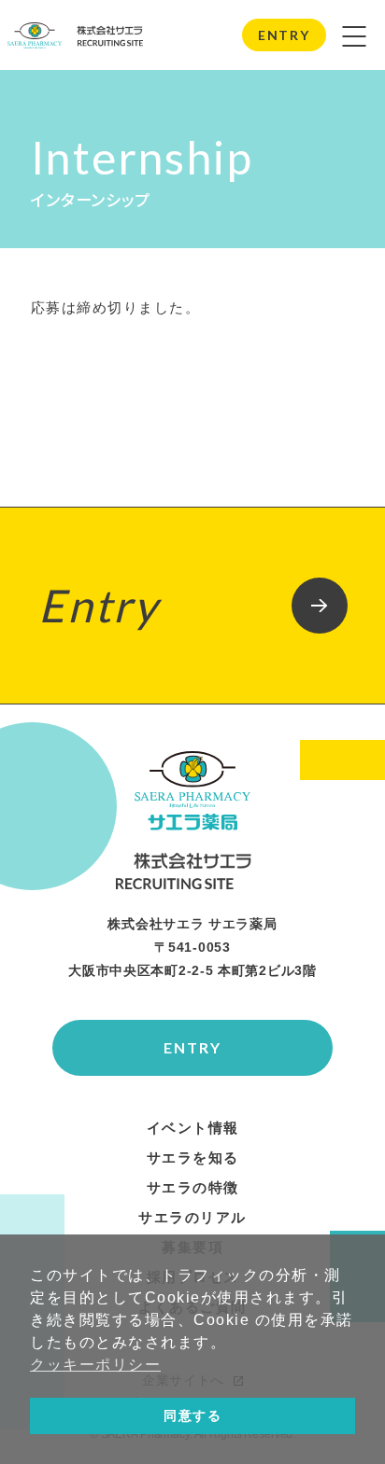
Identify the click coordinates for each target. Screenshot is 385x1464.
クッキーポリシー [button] (95, 1365)
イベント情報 (193, 1128)
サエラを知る (193, 1157)
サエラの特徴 (193, 1187)
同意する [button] (192, 1415)
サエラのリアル (192, 1217)
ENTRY (284, 35)
